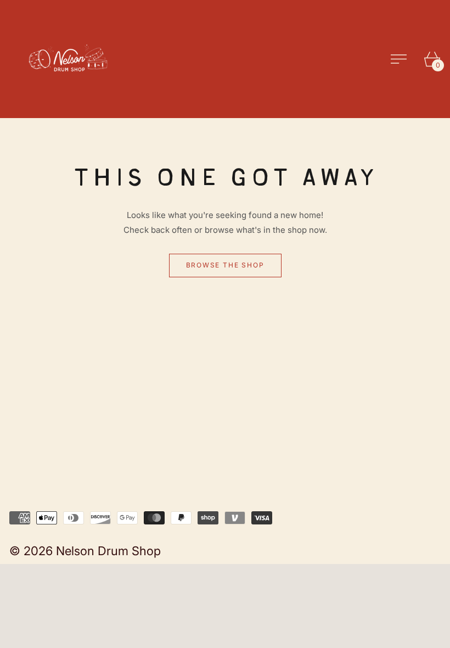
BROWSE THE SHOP (225, 265)
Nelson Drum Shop (108, 551)
